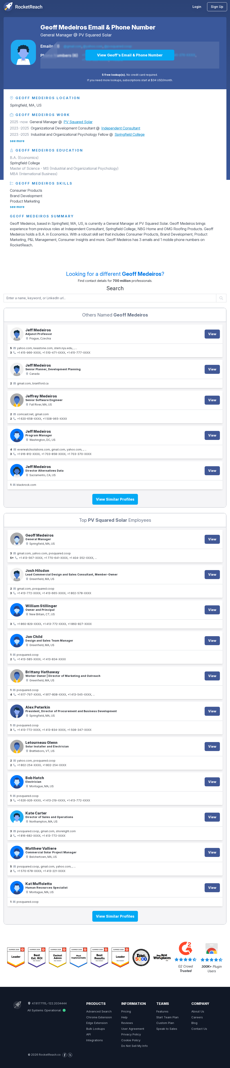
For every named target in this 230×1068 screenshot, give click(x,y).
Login (196, 7)
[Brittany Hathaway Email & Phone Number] (17, 676)
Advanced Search (99, 1011)
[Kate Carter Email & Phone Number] (17, 817)
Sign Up (217, 7)
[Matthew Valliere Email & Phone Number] (17, 852)
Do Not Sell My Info (134, 1046)
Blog (194, 1023)
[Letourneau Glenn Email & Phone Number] (17, 746)
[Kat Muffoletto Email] (17, 887)
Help (124, 1017)
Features (162, 1011)
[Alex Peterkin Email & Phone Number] (17, 711)
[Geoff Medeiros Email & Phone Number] (23, 52)
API (88, 1034)
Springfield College (130, 134)
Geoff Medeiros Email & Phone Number (97, 27)
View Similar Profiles (115, 499)
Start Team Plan (167, 1017)
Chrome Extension (99, 1017)
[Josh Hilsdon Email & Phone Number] (17, 574)
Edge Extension (97, 1023)
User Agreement (132, 1028)
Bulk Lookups (95, 1028)
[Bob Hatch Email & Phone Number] (17, 782)
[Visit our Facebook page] (64, 1055)
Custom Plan (165, 1023)
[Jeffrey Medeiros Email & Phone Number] (17, 400)
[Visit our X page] (70, 1055)
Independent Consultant (120, 128)
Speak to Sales (166, 1028)
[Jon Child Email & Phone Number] (17, 640)
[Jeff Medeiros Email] (17, 369)
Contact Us (199, 1028)
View (212, 334)
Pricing (126, 1011)
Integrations (94, 1040)
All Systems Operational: (44, 1010)
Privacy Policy (131, 1034)
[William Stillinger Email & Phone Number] (17, 610)
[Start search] (221, 298)
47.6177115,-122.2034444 (49, 1003)
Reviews (127, 1023)
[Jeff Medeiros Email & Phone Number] (17, 334)
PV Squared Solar (95, 35)
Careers (197, 1017)
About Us (197, 1011)
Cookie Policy (130, 1040)
